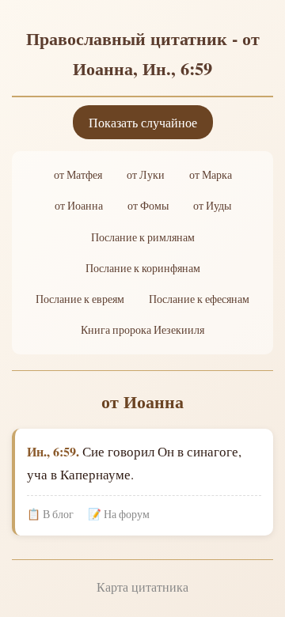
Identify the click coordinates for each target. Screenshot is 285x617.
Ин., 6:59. (53, 451)
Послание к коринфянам (143, 268)
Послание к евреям (80, 299)
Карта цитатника (142, 586)
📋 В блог (50, 514)
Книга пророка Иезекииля (142, 330)
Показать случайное (143, 122)
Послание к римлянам (143, 237)
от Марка (210, 175)
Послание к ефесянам (199, 299)
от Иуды (212, 206)
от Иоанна (79, 206)
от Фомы (148, 206)
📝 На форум (119, 514)
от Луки (146, 175)
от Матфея (78, 175)
